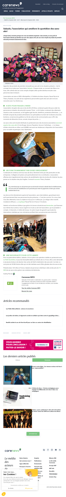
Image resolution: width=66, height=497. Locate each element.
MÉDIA (6, 11)
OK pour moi (28, 488)
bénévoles (49, 205)
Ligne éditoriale (24, 463)
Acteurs (18, 360)
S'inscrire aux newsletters (38, 472)
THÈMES (17, 11)
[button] (4, 494)
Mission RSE (52, 458)
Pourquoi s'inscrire (25, 466)
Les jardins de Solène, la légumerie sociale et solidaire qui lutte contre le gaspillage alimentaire (34, 315)
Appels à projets (47, 11)
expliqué (22, 202)
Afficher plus (33, 433)
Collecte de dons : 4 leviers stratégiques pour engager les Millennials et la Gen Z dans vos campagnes (45, 389)
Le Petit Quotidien (9, 260)
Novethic (51, 471)
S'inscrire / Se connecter (57, 4)
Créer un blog (46, 4)
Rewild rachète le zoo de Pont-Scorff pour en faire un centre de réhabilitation (28, 322)
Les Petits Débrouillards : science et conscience (20, 308)
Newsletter (37, 4)
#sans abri (26, 333)
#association (16, 333)
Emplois (57, 11)
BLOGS (11, 11)
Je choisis (10, 488)
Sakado (29, 88)
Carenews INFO (10, 18)
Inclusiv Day (52, 477)
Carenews (47, 360)
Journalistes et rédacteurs (38, 476)
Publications (26, 11)
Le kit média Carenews (52, 461)
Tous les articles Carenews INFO (31, 288)
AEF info (51, 468)
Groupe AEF (52, 465)
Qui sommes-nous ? (25, 461)
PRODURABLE (53, 474)
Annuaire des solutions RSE (38, 467)
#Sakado (6, 333)
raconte (37, 179)
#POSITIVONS (7, 25)
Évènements (36, 11)
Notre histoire (24, 458)
